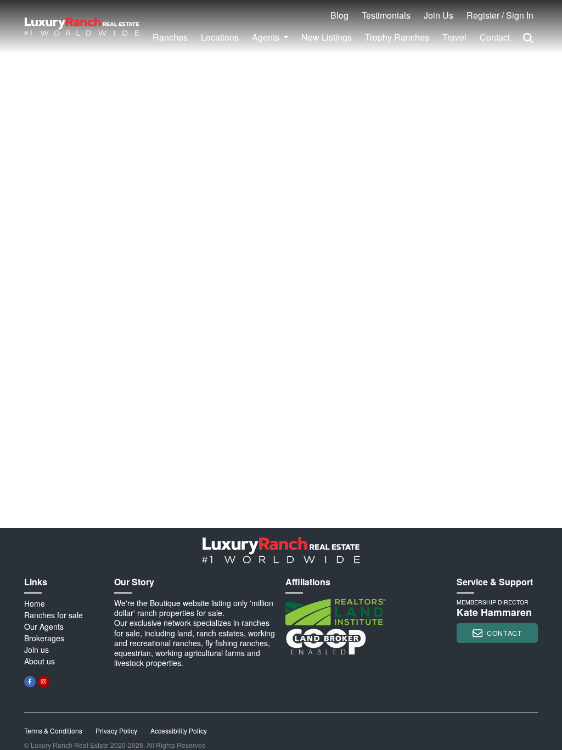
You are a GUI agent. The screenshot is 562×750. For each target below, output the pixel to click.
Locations (220, 37)
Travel (454, 37)
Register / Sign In (500, 15)
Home (34, 603)
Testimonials (386, 15)
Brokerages (44, 638)
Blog (339, 15)
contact (504, 632)
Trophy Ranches (397, 37)
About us (39, 661)
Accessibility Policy (178, 730)
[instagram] (43, 681)
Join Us (438, 15)
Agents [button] (267, 37)
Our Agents (44, 626)
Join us (36, 649)
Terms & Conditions (53, 730)
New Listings (326, 37)
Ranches (170, 37)
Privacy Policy (116, 730)
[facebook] (30, 681)
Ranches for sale (53, 614)
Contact (495, 37)
